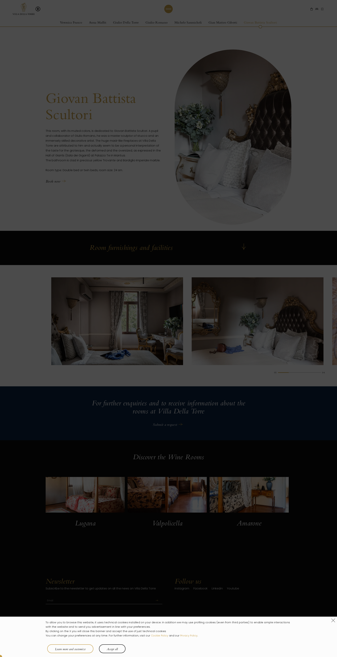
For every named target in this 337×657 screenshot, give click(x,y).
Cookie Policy (159, 636)
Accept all (112, 649)
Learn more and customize (70, 649)
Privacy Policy (188, 636)
